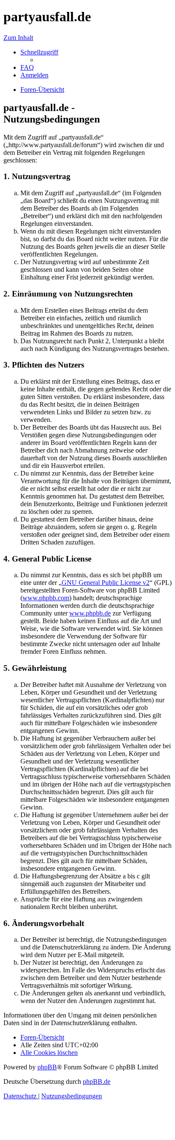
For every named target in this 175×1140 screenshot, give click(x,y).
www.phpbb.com (46, 597)
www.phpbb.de (90, 613)
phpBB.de (96, 1081)
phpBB (47, 1067)
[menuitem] (27, 67)
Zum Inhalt (18, 37)
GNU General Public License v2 (106, 582)
